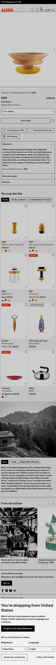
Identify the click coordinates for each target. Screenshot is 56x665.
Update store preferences (14, 657)
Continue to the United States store (17, 628)
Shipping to (7, 642)
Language (34, 642)
